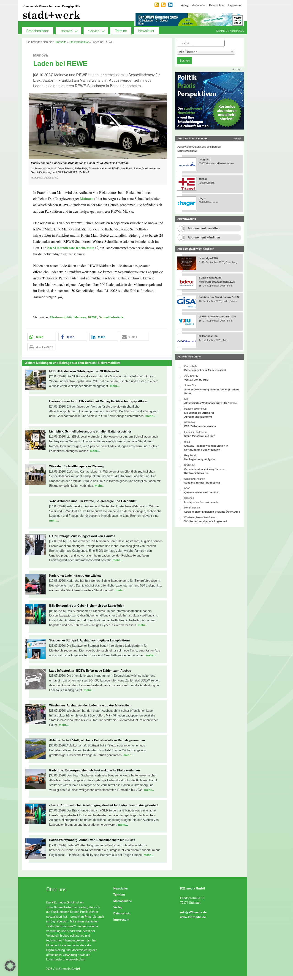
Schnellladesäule (111, 317)
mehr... (115, 386)
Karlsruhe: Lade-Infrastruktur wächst (75, 575)
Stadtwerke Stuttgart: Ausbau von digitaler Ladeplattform (89, 640)
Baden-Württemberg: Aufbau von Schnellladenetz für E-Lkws (92, 840)
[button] (96, 139)
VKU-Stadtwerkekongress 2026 (217, 316)
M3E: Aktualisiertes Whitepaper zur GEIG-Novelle (84, 371)
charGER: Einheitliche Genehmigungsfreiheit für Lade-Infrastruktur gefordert (103, 805)
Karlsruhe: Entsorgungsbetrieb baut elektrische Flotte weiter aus (95, 770)
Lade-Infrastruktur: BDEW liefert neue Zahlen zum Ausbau (90, 670)
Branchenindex (37, 31)
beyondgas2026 (208, 258)
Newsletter (146, 31)
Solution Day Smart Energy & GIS (219, 297)
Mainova (86, 198)
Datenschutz (122, 913)
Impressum (121, 919)
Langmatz (205, 159)
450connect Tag (208, 336)
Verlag (117, 907)
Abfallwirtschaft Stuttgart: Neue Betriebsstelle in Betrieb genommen (97, 740)
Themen (66, 31)
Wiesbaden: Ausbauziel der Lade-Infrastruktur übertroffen (89, 705)
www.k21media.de (193, 917)
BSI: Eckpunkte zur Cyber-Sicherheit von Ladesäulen (86, 605)
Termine (121, 31)
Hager (202, 198)
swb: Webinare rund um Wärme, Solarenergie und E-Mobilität (92, 501)
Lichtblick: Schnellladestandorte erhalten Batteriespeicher (90, 431)
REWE (92, 317)
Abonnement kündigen (204, 237)
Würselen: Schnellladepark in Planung (76, 466)
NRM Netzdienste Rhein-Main (71, 247)
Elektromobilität (79, 42)
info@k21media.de (193, 912)
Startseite (60, 42)
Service (94, 31)
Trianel (203, 178)
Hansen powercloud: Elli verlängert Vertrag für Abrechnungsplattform (98, 401)
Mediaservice (122, 901)
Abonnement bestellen (204, 228)
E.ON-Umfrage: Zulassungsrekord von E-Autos (82, 536)
